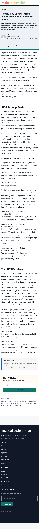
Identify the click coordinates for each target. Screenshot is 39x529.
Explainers (4, 449)
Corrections (5, 481)
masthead (18, 405)
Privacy (35, 520)
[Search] (30, 2)
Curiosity (4, 456)
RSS (11, 511)
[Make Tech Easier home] (13, 2)
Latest (3, 463)
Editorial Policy (6, 478)
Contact (3, 485)
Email (15, 46)
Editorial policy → (28, 368)
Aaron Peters (13, 34)
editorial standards (6, 405)
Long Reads (5, 460)
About (3, 471)
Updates (4, 453)
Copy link (8, 46)
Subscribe (19, 389)
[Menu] (35, 2)
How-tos (4, 446)
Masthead (4, 474)
